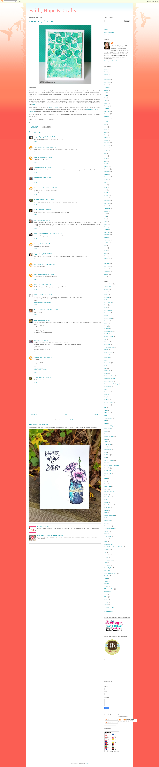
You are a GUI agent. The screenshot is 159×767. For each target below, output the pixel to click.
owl (105, 481)
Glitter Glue (107, 413)
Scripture (106, 531)
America (106, 289)
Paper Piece (107, 486)
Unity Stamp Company (110, 573)
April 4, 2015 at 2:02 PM (51, 310)
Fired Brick (107, 394)
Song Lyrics (107, 536)
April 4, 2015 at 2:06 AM (43, 220)
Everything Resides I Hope (111, 384)
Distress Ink (107, 362)
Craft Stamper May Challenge (38, 424)
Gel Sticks (107, 405)
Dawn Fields (37, 274)
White (105, 594)
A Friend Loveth (108, 284)
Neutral (106, 476)
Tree (105, 562)
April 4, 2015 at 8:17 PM (46, 357)
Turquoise (107, 565)
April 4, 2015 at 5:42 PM (41, 340)
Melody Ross (107, 470)
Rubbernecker (108, 526)
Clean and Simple (109, 347)
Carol (35, 210)
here (33, 104)
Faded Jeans (107, 386)
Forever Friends (108, 402)
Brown (106, 323)
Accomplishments (109, 32)
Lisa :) (35, 284)
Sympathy (107, 549)
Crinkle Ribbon (108, 355)
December (107, 79)
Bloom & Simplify (53, 107)
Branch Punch (108, 318)
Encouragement (108, 381)
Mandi (114, 43)
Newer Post (34, 414)
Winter (106, 597)
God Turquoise (108, 418)
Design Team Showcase (40, 369)
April (105, 100)
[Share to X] (46, 127)
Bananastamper (38, 188)
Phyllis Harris (108, 497)
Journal (106, 441)
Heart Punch (107, 428)
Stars (105, 541)
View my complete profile (111, 61)
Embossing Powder (109, 378)
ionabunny (37, 199)
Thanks (106, 557)
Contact (106, 35)
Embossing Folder (109, 376)
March (106, 71)
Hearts (106, 431)
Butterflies (107, 328)
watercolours (107, 591)
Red (105, 518)
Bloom (106, 305)
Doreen (36, 177)
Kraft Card (107, 455)
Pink (105, 499)
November (107, 82)
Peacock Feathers (109, 491)
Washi (106, 586)
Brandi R (36, 157)
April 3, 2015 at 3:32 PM (45, 157)
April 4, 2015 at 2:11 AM (55, 233)
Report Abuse (108, 611)
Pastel (106, 489)
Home (65, 414)
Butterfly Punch (108, 331)
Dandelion (107, 357)
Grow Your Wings (109, 426)
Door (105, 368)
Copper (106, 349)
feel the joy (107, 391)
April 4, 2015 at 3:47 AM (48, 264)
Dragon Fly (107, 370)
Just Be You (107, 444)
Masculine (107, 468)
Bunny (106, 326)
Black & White (108, 302)
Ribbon (106, 523)
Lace (105, 457)
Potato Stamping (108, 504)
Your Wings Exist (109, 607)
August (106, 90)
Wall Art (106, 583)
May (105, 69)
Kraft (105, 452)
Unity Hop (107, 570)
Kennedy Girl (107, 449)
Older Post (97, 414)
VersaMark (107, 581)
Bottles (106, 315)
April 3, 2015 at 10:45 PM (50, 188)
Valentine (106, 576)
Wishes (106, 599)
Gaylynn (36, 254)
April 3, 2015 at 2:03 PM (49, 147)
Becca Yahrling (38, 147)
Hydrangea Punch (109, 436)
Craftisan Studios (38, 368)
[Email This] (43, 127)
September (107, 87)
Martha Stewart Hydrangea (111, 465)
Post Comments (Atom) (69, 420)
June (105, 95)
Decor (106, 360)
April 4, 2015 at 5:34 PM (43, 320)
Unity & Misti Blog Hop (43, 526)
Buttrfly (106, 334)
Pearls (106, 494)
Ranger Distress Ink (109, 515)
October (106, 85)
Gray (105, 420)
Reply (35, 141)
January (106, 77)
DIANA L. (36, 294)
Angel (105, 292)
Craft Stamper (108, 352)
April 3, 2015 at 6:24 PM (44, 167)
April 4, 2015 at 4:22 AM (47, 274)
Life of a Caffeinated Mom (41, 233)
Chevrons (106, 342)
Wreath (106, 602)
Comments (110, 722)
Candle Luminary (108, 336)
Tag (105, 552)
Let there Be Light (109, 460)
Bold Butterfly (108, 310)
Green (106, 423)
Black (105, 299)
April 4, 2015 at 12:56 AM (44, 210)
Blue (105, 307)
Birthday (106, 297)
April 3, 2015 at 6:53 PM (44, 177)
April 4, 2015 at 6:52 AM (44, 284)
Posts (108, 719)
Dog (105, 365)
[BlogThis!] (44, 127)
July (105, 92)
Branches (106, 320)
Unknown (36, 357)
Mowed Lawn (107, 473)
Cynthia (36, 377)
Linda (35, 244)
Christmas (107, 344)
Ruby (35, 220)
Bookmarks (107, 313)
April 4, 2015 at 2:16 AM (43, 244)
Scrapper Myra (38, 137)
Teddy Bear (107, 555)
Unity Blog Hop (108, 568)
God (105, 415)
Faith (105, 389)
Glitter (106, 410)
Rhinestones (107, 520)
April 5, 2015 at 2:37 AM (45, 377)
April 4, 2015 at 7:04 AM (45, 294)
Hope (105, 433)
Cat (105, 339)
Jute (105, 447)
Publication (107, 507)
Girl (105, 407)
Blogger (87, 763)
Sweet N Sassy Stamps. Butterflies (113, 547)
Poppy (106, 502)
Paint (105, 484)
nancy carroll (37, 264)
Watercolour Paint (109, 589)
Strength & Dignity (109, 544)
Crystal (36, 167)
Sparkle (106, 539)
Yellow (106, 604)
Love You (106, 462)
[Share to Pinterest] (50, 127)
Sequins (106, 533)
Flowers (106, 399)
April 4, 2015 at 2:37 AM (45, 254)
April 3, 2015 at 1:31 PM (49, 137)
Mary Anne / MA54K (39, 310)
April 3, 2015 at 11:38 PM (47, 199)
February (106, 74)
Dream (106, 373)
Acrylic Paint (107, 286)
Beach (106, 294)
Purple (106, 510)
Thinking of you (108, 560)
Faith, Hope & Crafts (52, 10)
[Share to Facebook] (48, 127)
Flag (105, 397)
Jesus (106, 439)
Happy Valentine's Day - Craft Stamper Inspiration (50, 535)
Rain (105, 512)
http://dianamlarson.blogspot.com (42, 302)
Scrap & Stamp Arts (109, 528)
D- (34, 340)
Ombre (106, 478)
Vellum (106, 578)
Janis (35, 320)
